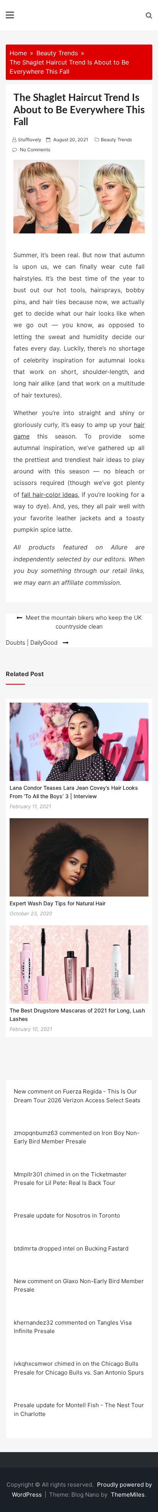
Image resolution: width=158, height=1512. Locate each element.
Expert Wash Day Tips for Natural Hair (57, 903)
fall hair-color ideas (49, 494)
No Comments (35, 149)
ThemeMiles (128, 1494)
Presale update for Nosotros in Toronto (67, 1215)
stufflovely (29, 139)
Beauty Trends (116, 139)
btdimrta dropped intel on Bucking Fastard (71, 1248)
